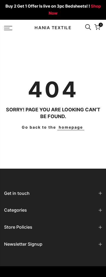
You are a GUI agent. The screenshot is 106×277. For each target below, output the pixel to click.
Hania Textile (53, 28)
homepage (71, 127)
